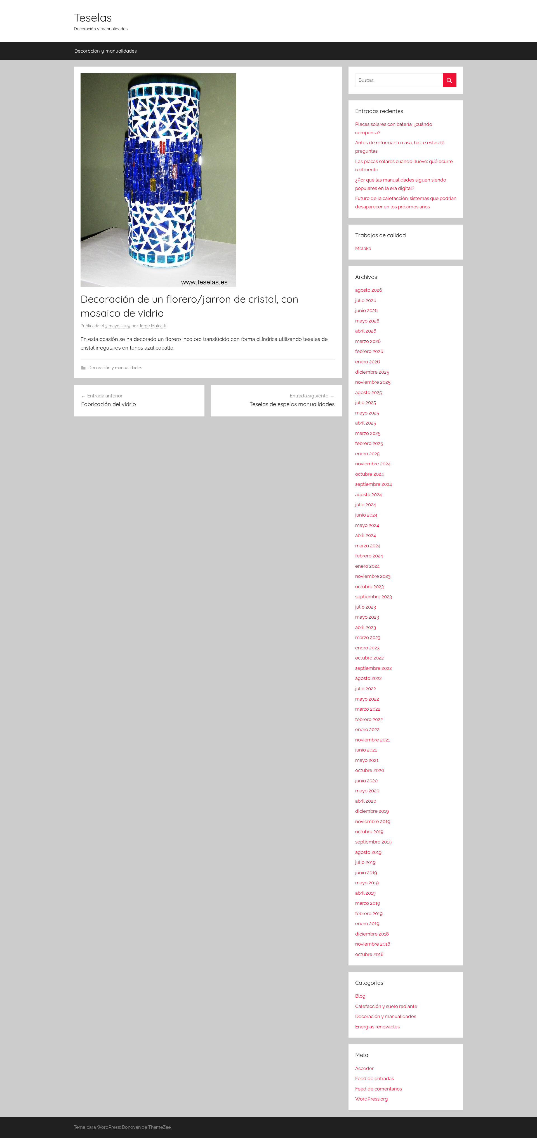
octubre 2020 (369, 770)
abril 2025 (365, 423)
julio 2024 (365, 504)
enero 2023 (367, 648)
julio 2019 (365, 862)
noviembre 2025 (372, 382)
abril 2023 (365, 627)
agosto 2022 (368, 678)
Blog (360, 996)
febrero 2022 (369, 719)
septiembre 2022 (373, 668)
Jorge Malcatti (152, 325)
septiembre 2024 (373, 484)
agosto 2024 (368, 494)
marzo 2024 (367, 545)
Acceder (364, 1068)
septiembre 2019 (373, 842)
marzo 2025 (367, 433)
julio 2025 (365, 402)
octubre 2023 (369, 586)
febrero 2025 (369, 443)
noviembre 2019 (372, 821)
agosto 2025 (368, 392)
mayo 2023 (367, 617)
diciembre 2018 (372, 934)
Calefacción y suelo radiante (386, 1006)
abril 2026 (365, 331)
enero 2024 (367, 566)
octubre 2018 (369, 954)
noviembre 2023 (372, 576)
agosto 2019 (368, 852)
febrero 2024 (369, 556)
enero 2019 (367, 923)
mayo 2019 (367, 882)
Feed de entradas (374, 1078)
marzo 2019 (367, 903)
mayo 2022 (367, 699)
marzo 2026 (368, 341)
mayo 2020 (367, 790)
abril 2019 (365, 893)
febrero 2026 (369, 351)
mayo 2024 (367, 525)
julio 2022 (365, 688)
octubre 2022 (369, 658)
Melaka (363, 248)
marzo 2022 (367, 709)
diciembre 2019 (372, 811)
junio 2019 (366, 872)
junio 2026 (366, 310)
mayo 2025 (367, 413)
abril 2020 (365, 801)
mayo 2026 (367, 321)
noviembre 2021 (372, 740)
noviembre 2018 (372, 944)
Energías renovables (377, 1026)
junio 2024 (366, 515)
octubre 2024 (369, 474)
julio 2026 (365, 300)
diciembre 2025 (372, 372)
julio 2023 (365, 607)
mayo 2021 (366, 760)
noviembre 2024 (372, 463)
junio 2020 (366, 780)
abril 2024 (365, 535)
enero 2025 (367, 453)
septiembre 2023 (373, 596)
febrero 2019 (369, 913)
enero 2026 (367, 361)
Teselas (93, 17)
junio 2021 (366, 750)
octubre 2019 (369, 831)
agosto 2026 (368, 290)
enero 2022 (367, 729)
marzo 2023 (367, 637)
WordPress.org (371, 1099)
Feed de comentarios (378, 1089)
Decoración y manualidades (105, 51)
